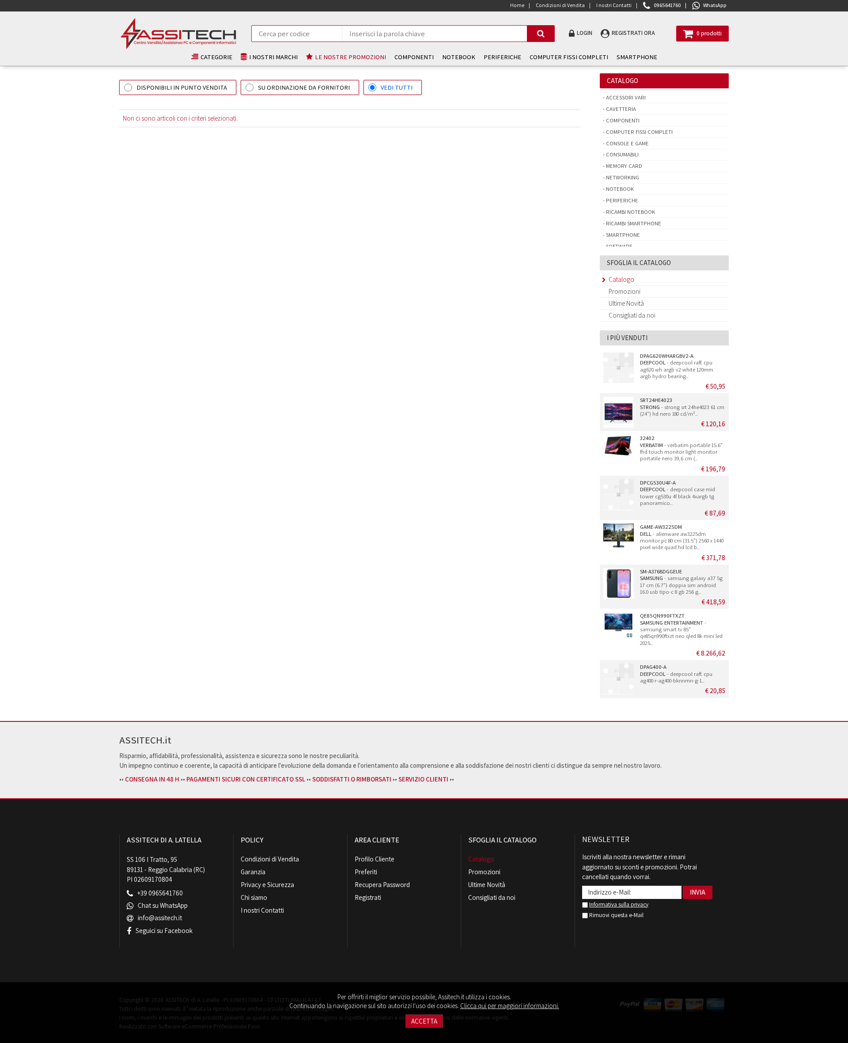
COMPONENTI (414, 57)
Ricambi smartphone (633, 223)
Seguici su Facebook (164, 930)
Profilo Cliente (374, 859)
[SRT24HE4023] (618, 412)
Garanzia (253, 872)
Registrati (368, 897)
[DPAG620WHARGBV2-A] (618, 368)
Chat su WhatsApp (163, 906)
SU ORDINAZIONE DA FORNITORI (304, 87)
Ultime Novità (626, 303)
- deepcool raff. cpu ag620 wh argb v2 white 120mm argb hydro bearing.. (676, 366)
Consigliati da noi (632, 315)
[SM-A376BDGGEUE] (618, 583)
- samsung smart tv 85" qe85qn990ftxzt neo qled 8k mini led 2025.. (681, 629)
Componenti (622, 120)
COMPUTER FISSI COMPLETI (569, 57)
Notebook (619, 189)
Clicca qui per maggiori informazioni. (509, 1005)
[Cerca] (540, 34)
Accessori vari (625, 97)
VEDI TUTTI (397, 87)
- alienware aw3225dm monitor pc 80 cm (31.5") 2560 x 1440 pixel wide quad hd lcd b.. (681, 536)
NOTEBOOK (458, 57)
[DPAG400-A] (618, 679)
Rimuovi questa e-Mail (616, 915)
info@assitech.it (160, 918)
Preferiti (366, 872)
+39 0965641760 (160, 893)
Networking (622, 177)
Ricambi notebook (630, 212)
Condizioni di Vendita (270, 859)
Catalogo (621, 279)
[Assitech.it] (178, 33)
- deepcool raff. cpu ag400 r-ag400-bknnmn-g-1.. (676, 674)
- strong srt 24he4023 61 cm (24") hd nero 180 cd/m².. (682, 407)
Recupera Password (382, 884)
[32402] (618, 450)
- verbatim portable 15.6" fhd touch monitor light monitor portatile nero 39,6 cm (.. (681, 448)
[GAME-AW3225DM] (618, 538)
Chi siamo (254, 897)
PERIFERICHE (502, 57)
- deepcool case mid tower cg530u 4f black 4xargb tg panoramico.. (677, 492)
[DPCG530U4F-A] (618, 494)
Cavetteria (620, 109)
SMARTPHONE (637, 57)
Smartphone (622, 235)
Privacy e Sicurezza (267, 884)
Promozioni (624, 291)
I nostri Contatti (262, 910)
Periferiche (621, 200)
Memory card (623, 166)
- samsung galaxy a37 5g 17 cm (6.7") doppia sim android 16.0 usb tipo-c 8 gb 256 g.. (681, 581)
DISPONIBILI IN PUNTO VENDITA (181, 87)
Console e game (627, 143)
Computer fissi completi (639, 132)
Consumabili (622, 154)
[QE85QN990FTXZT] (618, 627)
